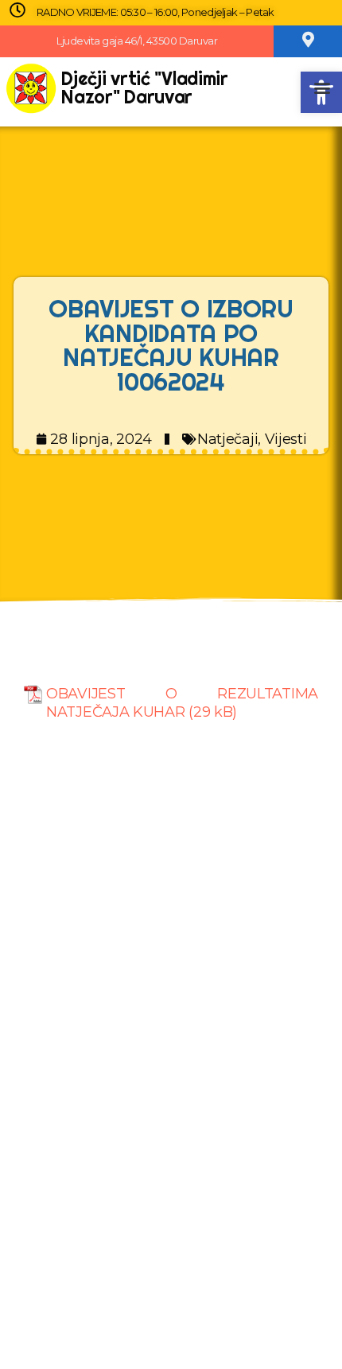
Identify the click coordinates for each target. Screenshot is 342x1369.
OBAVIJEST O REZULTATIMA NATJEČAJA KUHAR (182, 703)
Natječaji (227, 439)
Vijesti (286, 439)
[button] (322, 88)
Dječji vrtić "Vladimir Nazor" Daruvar (144, 87)
